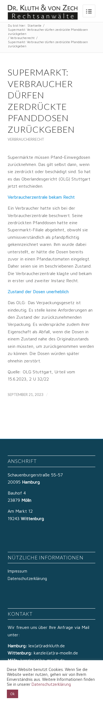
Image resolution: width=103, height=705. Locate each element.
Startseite (34, 25)
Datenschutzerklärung (27, 578)
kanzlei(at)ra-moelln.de (56, 652)
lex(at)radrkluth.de (47, 645)
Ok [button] (12, 694)
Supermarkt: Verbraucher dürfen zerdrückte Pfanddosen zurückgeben (48, 31)
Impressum (17, 571)
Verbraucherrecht (22, 38)
